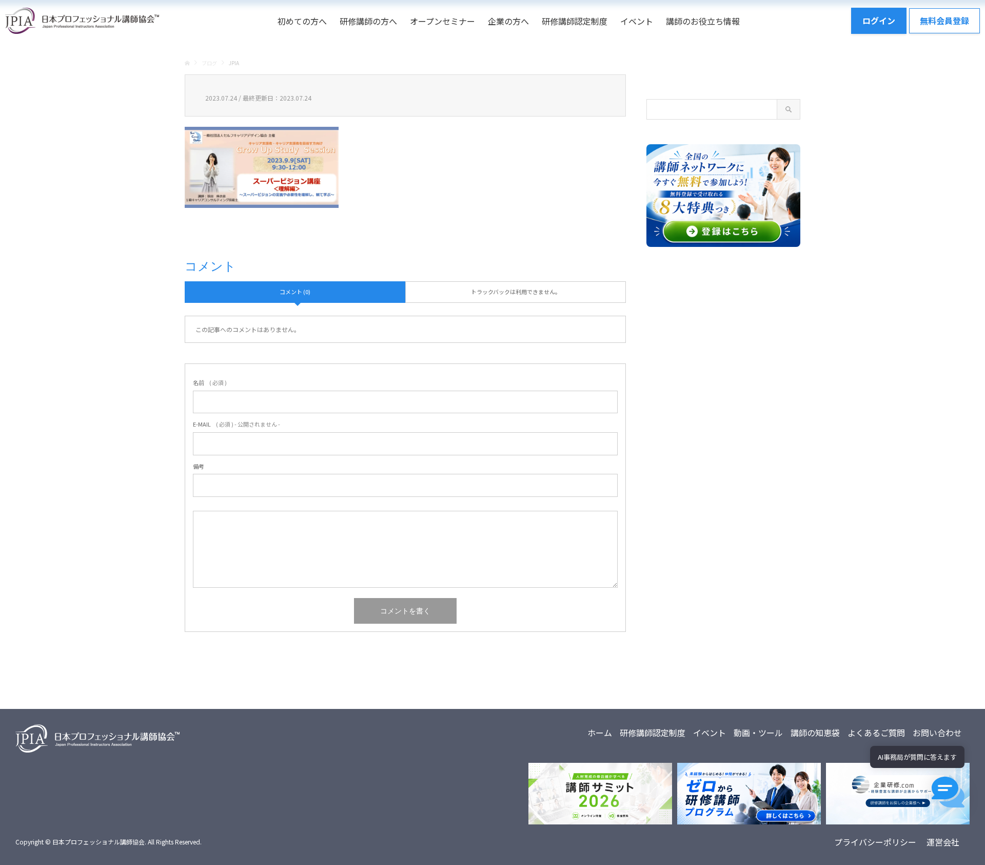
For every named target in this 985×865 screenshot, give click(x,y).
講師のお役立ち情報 (703, 21)
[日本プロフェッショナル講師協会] (82, 21)
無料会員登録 (944, 20)
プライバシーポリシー (875, 842)
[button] (948, 792)
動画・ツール (758, 732)
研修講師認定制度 (574, 21)
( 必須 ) (210, 382)
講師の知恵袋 (815, 732)
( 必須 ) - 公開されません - (236, 424)
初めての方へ (302, 21)
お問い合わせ (937, 732)
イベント (636, 21)
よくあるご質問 (876, 732)
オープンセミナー (442, 21)
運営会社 (943, 842)
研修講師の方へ (368, 21)
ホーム (599, 732)
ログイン (878, 20)
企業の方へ (508, 21)
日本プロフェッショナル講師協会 (98, 841)
